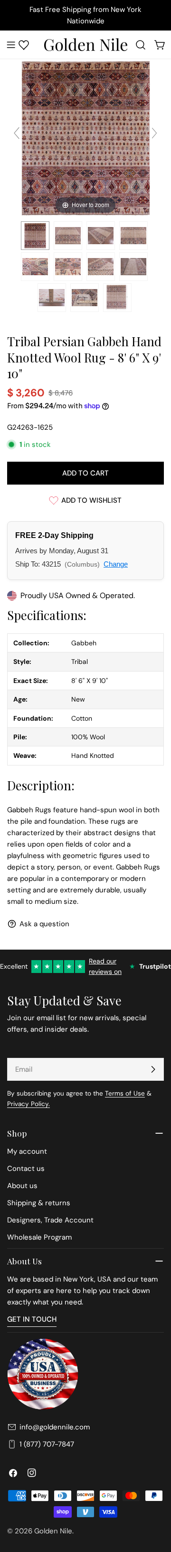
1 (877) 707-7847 (46, 1444)
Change (116, 564)
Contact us (26, 1168)
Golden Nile (53, 1531)
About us (22, 1185)
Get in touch (32, 1319)
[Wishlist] (24, 45)
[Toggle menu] (10, 44)
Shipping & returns (38, 1203)
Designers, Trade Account (50, 1220)
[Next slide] (154, 133)
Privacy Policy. (28, 1104)
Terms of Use (125, 1093)
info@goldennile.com (54, 1427)
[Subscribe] (153, 1069)
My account (27, 1151)
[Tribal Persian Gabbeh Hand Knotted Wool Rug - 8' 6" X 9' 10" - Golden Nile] (35, 235)
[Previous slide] (16, 133)
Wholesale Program (39, 1237)
